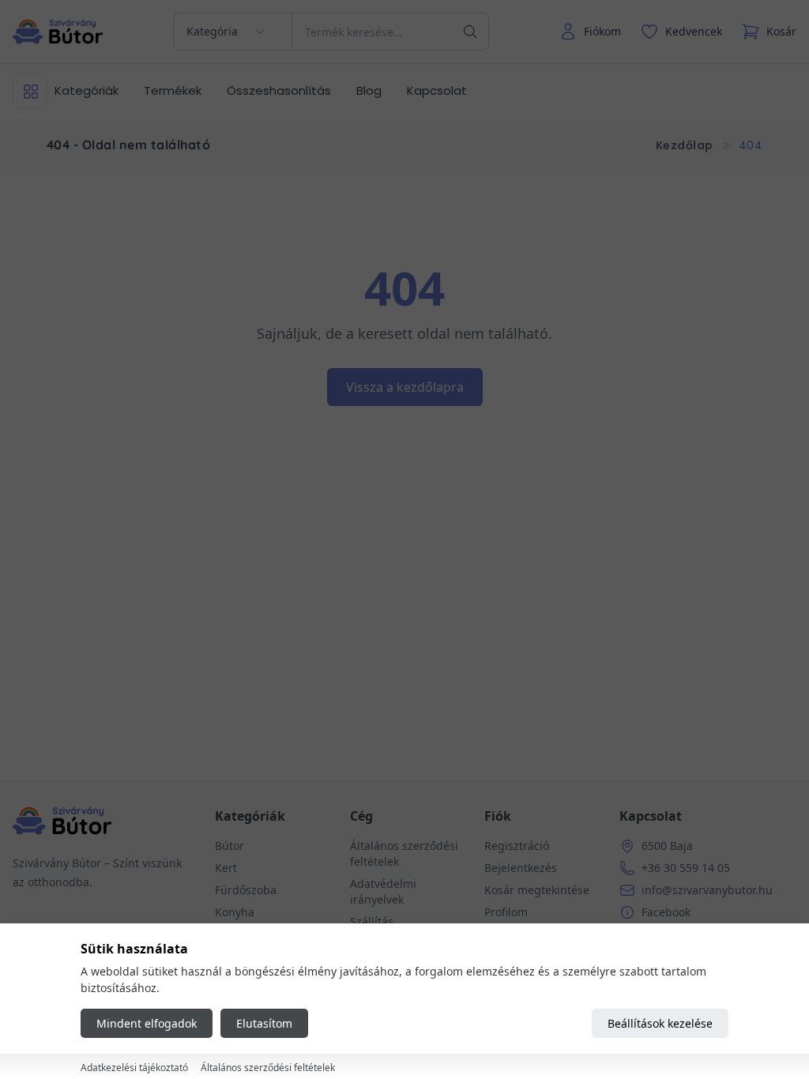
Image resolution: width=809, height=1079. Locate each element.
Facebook (666, 911)
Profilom (506, 911)
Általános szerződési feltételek (268, 1067)
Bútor (229, 845)
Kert (226, 867)
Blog (369, 90)
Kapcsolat (437, 90)
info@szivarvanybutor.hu (707, 889)
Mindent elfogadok (146, 1023)
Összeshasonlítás (279, 90)
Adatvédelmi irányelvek (383, 891)
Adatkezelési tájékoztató (134, 1067)
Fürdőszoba (246, 889)
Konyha (234, 911)
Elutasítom (264, 1023)
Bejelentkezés (520, 867)
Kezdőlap (684, 145)
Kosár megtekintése (536, 889)
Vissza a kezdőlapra (405, 387)
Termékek (172, 90)
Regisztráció (516, 845)
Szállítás (371, 921)
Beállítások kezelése (660, 1023)
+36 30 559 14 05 (686, 867)
